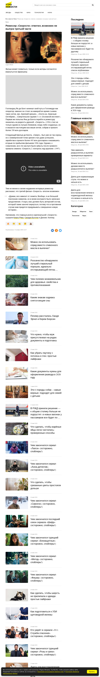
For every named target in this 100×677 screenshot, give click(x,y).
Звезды (8, 12)
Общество (19, 12)
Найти (92, 5)
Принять (92, 671)
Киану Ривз (18, 217)
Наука (50, 12)
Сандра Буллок (31, 217)
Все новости (9, 19)
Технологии (39, 12)
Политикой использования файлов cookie (50, 672)
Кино (28, 12)
